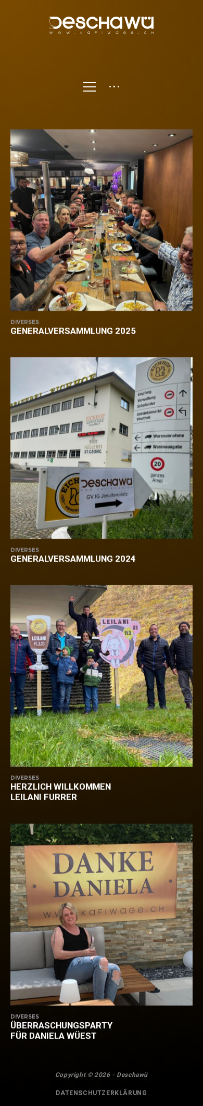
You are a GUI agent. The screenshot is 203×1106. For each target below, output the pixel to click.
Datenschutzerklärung (101, 1093)
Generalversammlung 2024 (73, 559)
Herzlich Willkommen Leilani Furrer (60, 791)
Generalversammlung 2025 (73, 331)
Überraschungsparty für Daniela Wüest (61, 1030)
